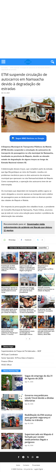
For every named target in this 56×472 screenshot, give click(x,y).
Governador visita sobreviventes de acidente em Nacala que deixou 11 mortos (9, 332)
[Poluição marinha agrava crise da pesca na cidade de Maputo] (46, 280)
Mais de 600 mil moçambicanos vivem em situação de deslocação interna (27, 332)
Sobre (18, 465)
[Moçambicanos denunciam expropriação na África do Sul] (46, 258)
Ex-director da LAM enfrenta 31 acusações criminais (45, 310)
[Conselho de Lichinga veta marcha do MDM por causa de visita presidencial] (28, 280)
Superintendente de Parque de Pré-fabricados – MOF (21, 351)
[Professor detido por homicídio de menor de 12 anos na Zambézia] (28, 301)
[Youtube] (37, 457)
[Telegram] (23, 457)
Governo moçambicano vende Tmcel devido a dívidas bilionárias (39, 398)
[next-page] (29, 338)
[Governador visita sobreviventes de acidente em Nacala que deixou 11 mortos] (9, 321)
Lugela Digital (38, 469)
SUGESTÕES (43, 248)
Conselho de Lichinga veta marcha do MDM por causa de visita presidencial (27, 290)
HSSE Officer (6, 365)
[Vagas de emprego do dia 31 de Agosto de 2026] (12, 383)
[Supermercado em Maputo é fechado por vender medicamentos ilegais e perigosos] (28, 258)
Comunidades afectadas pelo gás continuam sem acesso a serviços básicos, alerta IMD (46, 332)
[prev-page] (26, 338)
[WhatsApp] (33, 457)
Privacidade (36, 465)
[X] (28, 457)
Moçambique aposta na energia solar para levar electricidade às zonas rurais (9, 290)
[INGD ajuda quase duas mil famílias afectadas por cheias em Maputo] (9, 301)
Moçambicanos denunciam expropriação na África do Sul (45, 268)
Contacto (26, 465)
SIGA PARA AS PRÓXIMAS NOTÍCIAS (22, 248)
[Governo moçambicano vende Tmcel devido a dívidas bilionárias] (12, 402)
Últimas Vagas (8, 347)
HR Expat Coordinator (9, 355)
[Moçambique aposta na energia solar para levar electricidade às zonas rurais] (9, 280)
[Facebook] (19, 457)
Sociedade (4, 68)
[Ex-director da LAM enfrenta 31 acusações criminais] (46, 301)
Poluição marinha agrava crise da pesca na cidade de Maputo (46, 289)
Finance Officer (7, 361)
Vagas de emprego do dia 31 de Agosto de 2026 (39, 377)
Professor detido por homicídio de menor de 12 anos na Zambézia (28, 310)
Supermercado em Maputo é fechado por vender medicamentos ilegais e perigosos (27, 268)
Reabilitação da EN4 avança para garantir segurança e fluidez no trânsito (9, 268)
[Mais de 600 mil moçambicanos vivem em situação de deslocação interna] (28, 321)
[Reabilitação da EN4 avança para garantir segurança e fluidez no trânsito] (9, 258)
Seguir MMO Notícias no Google (30, 138)
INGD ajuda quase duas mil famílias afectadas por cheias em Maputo (9, 310)
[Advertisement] (28, 29)
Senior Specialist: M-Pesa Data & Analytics (17, 358)
